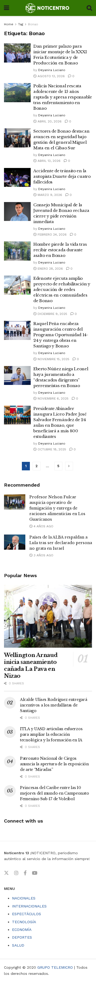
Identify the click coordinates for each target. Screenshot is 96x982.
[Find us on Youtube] (34, 873)
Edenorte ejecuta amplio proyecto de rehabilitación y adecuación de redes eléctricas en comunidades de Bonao (61, 289)
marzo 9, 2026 (49, 195)
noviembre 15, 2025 (53, 359)
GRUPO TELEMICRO (55, 967)
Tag (20, 24)
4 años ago (43, 526)
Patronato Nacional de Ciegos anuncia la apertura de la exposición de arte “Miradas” (54, 764)
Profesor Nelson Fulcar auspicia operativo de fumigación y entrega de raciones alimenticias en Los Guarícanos (57, 508)
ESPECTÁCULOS (26, 914)
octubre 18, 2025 (51, 449)
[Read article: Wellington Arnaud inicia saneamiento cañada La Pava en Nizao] (48, 616)
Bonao (33, 24)
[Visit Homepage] (47, 8)
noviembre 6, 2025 (53, 398)
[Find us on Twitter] (6, 873)
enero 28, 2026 (50, 268)
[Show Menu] (6, 8)
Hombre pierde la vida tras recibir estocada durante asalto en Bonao (60, 250)
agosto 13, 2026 (51, 76)
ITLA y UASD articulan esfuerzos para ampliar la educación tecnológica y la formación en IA (51, 734)
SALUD (18, 945)
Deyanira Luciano (51, 70)
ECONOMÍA (21, 929)
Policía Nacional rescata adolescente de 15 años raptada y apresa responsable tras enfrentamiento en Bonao (62, 97)
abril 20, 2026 (49, 121)
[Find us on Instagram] (16, 873)
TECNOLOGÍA (24, 922)
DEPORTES (22, 937)
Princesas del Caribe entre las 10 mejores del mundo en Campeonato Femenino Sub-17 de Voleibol (54, 793)
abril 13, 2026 (49, 161)
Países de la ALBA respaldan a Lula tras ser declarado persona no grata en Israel (60, 543)
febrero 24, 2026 (52, 234)
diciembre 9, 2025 (52, 314)
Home (8, 24)
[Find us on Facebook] (25, 873)
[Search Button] (89, 8)
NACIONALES (23, 898)
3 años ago (43, 555)
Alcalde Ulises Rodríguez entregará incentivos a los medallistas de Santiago (53, 705)
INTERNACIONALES (29, 906)
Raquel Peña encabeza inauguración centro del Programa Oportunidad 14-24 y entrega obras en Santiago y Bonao (60, 334)
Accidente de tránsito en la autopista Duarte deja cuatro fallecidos (62, 176)
